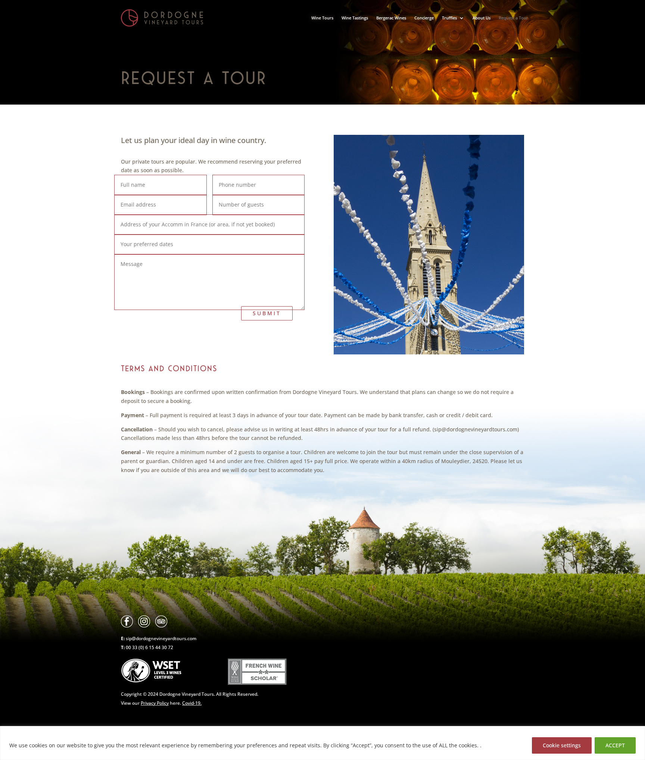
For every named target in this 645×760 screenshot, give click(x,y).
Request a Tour (513, 18)
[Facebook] (127, 625)
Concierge (424, 18)
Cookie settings (562, 745)
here (160, 703)
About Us (481, 18)
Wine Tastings (355, 18)
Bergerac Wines (391, 18)
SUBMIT (267, 313)
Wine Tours (322, 18)
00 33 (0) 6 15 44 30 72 (149, 647)
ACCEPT (615, 745)
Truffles (449, 18)
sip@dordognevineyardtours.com (161, 638)
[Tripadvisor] (161, 625)
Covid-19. (192, 703)
